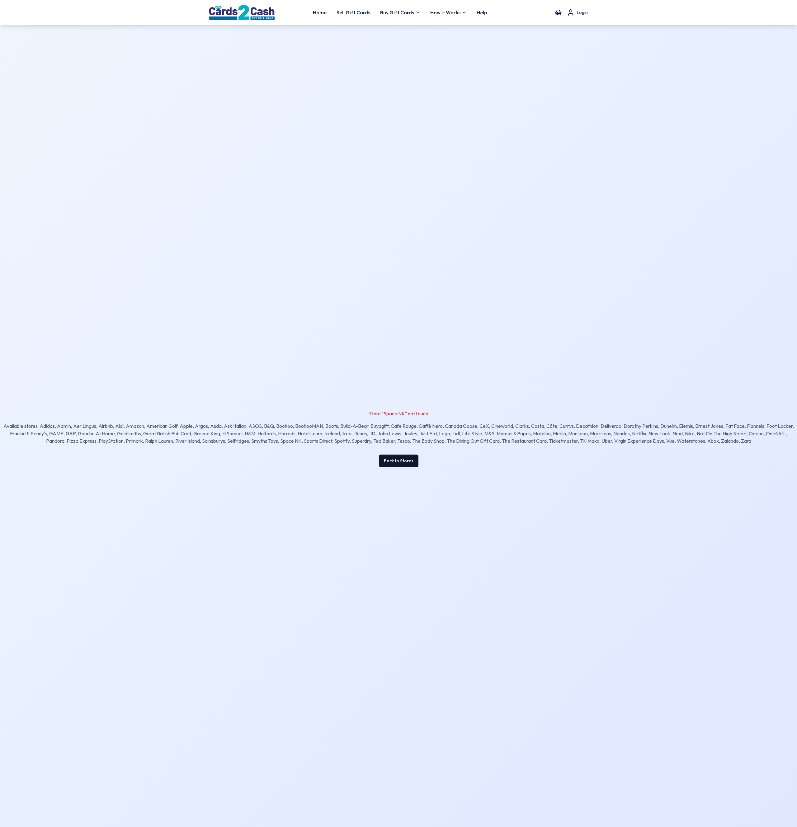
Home (320, 12)
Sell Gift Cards (353, 12)
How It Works (445, 12)
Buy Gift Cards (397, 12)
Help (482, 12)
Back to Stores (398, 461)
